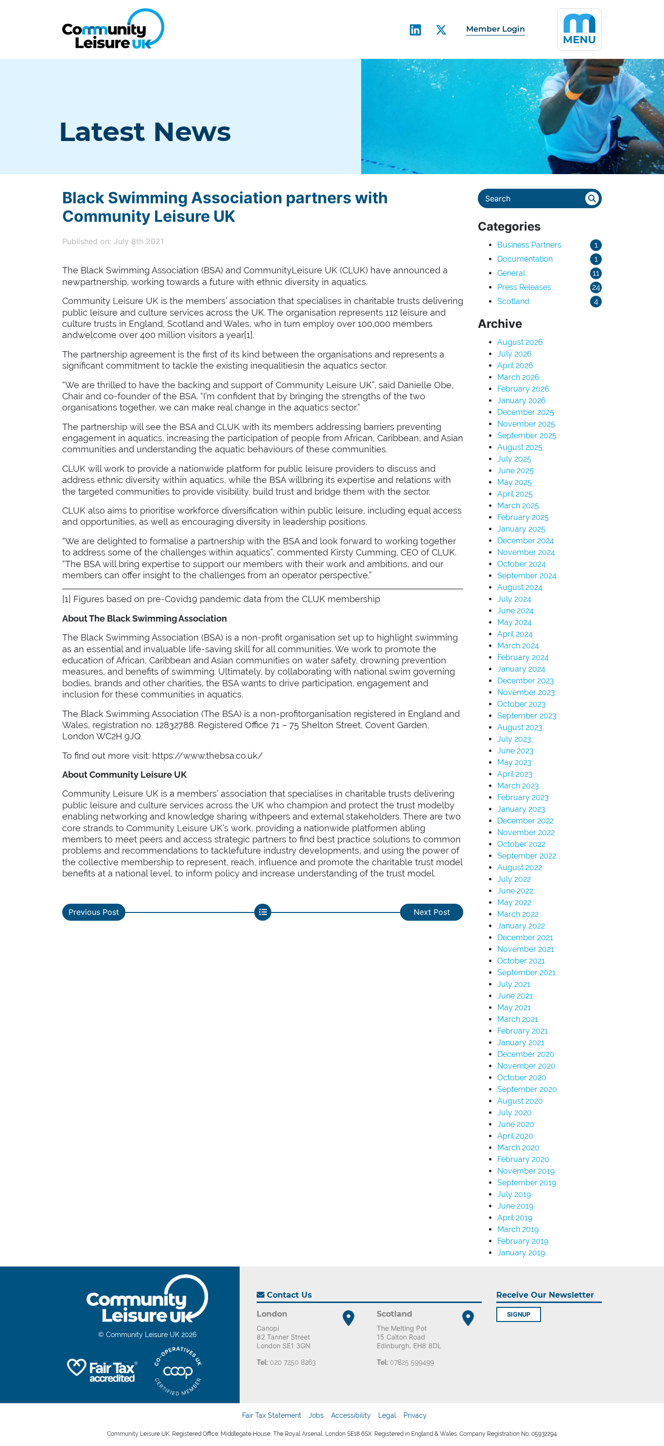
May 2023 (514, 762)
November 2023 (526, 692)
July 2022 (514, 879)
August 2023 (519, 727)
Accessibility (351, 1415)
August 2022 (519, 867)
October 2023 (521, 704)
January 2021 (520, 1042)
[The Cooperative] (178, 1371)
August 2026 (520, 342)
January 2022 (521, 925)
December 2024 (525, 540)
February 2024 (523, 657)
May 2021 (514, 1007)
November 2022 (526, 832)
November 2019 (526, 1171)
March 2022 (518, 914)
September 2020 (527, 1089)
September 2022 (526, 855)
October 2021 (521, 960)
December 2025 (525, 412)
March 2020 (518, 1147)
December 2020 (526, 1054)
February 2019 (522, 1241)
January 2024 (521, 669)
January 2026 (521, 400)
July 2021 (513, 984)
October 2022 (521, 844)
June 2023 (515, 750)
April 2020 (515, 1136)
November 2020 (526, 1066)
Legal (387, 1415)
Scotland (513, 301)
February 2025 (523, 517)
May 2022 (514, 902)
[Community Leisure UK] (113, 28)
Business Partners (529, 245)
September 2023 (527, 715)
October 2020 (521, 1077)
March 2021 (517, 1019)
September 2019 (526, 1182)
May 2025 (514, 482)
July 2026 (514, 353)
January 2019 (521, 1252)
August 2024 (519, 587)
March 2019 (518, 1229)
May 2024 (514, 622)
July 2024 (514, 599)
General (511, 273)
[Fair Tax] (101, 1371)
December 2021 (525, 937)
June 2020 (515, 1124)
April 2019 (514, 1217)
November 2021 (525, 949)
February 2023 (523, 797)
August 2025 (519, 447)
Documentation (525, 259)
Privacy (415, 1415)
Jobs (316, 1415)
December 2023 (525, 680)
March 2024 (518, 645)
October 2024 (521, 564)
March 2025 (518, 505)
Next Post (432, 912)
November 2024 (526, 552)
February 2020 (523, 1159)
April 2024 (515, 634)
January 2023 (521, 809)
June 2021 (515, 995)
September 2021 (526, 972)
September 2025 (527, 435)
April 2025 (515, 494)
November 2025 (526, 423)
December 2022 (525, 820)
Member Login (495, 29)
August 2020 (520, 1101)
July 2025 (514, 459)
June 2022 (515, 890)
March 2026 (518, 377)
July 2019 (514, 1194)
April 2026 (515, 365)
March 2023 (518, 785)
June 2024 (515, 610)
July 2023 (514, 739)
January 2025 (521, 529)
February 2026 (523, 388)
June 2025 (515, 470)
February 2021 (522, 1030)
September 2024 (527, 575)
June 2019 (515, 1206)
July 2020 (514, 1112)
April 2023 (515, 774)
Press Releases (524, 287)
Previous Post (94, 912)
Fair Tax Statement (271, 1415)
